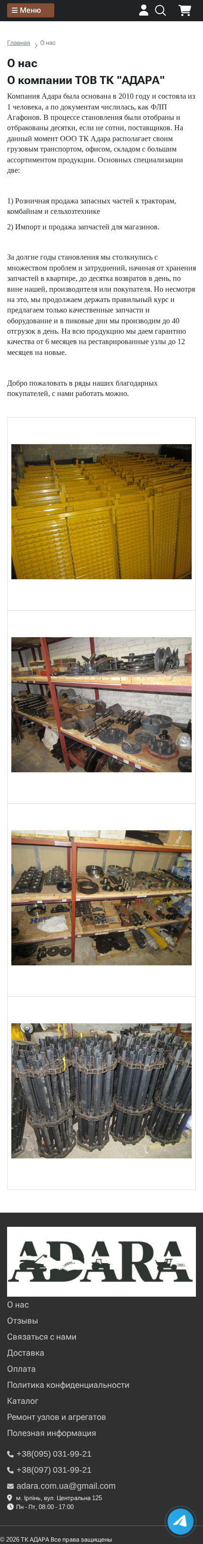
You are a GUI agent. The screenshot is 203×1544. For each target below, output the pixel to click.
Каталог (22, 1401)
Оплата (21, 1369)
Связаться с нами (41, 1337)
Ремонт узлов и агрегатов (56, 1417)
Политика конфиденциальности (68, 1385)
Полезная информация (51, 1433)
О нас (18, 1304)
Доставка (25, 1353)
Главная (18, 42)
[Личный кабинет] (144, 13)
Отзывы (22, 1320)
